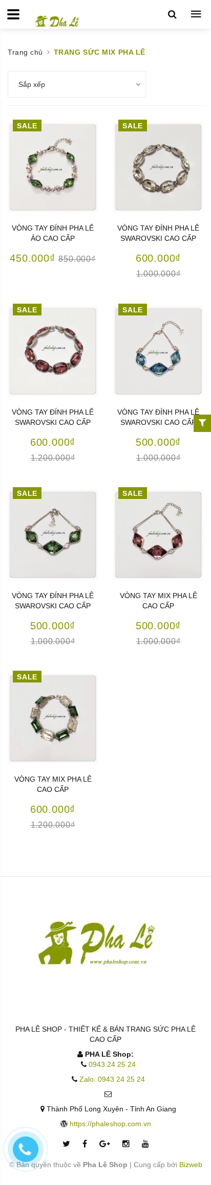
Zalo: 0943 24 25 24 (112, 1079)
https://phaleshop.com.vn (110, 1124)
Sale (27, 126)
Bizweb (190, 1164)
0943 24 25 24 (112, 1064)
